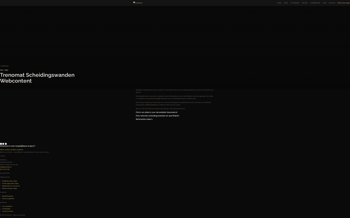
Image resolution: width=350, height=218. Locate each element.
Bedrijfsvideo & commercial (11, 186)
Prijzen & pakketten (8, 198)
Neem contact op (6, 150)
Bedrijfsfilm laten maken (9, 181)
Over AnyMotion (7, 206)
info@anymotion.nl (5, 167)
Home (279, 3)
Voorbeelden (315, 3)
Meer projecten (17, 150)
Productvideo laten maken (10, 183)
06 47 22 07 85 (4, 169)
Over (324, 3)
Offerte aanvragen (343, 3)
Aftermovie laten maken (9, 188)
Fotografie (295, 3)
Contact (332, 3)
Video (286, 3)
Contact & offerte (7, 211)
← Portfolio (4, 66)
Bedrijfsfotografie (7, 196)
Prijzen (304, 3)
